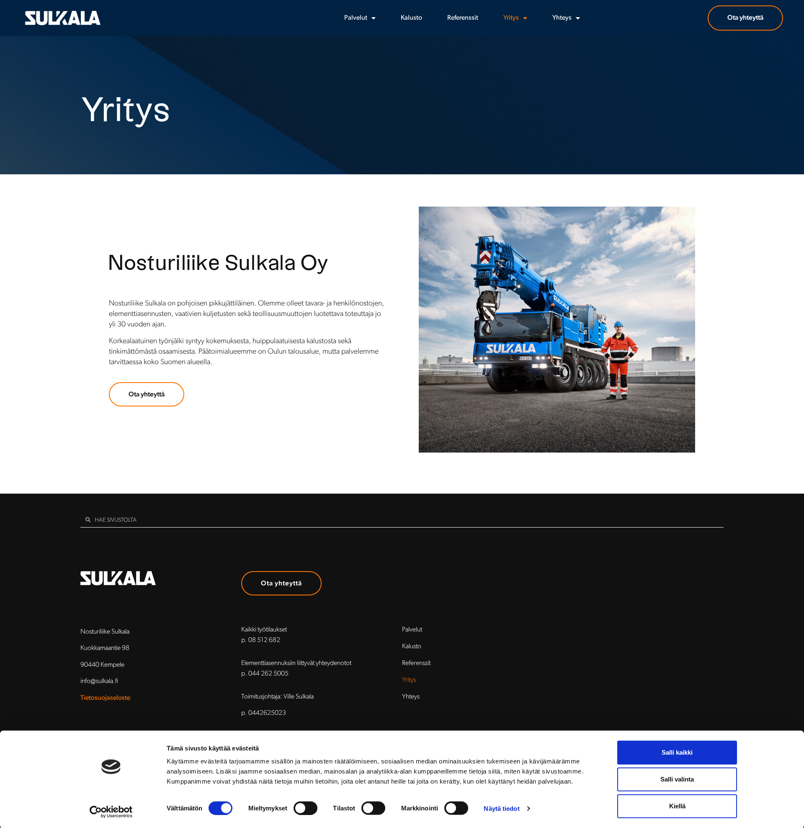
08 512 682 (264, 640)
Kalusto (411, 18)
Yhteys (562, 18)
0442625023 (267, 713)
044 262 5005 (268, 673)
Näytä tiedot (501, 808)
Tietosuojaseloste (105, 698)
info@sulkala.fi (99, 681)
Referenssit (462, 18)
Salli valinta (677, 779)
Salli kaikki (677, 752)
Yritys (511, 18)
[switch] (305, 808)
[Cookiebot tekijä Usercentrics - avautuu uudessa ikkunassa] (111, 811)
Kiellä (677, 806)
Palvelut (355, 18)
